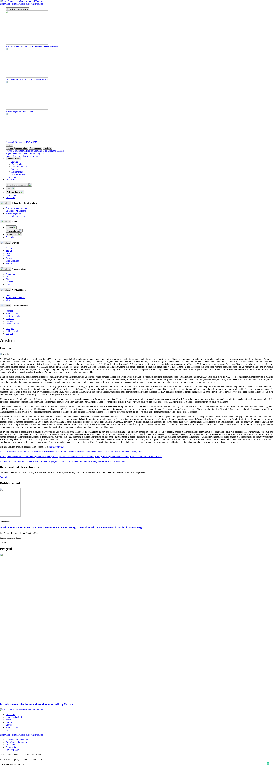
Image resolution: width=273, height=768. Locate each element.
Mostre (9, 719)
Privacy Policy (12, 750)
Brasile (18, 153)
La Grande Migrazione (16, 211)
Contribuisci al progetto (16, 742)
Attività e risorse (13, 159)
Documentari (17, 172)
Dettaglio (10, 328)
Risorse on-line (18, 174)
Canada (9, 156)
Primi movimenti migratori (17, 208)
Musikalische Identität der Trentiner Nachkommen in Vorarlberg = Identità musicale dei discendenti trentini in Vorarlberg (71, 527)
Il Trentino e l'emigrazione (17, 9)
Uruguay (40, 153)
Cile (24, 153)
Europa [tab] (10, 148)
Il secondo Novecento (15, 216)
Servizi (9, 725)
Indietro (6, 203)
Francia (29, 151)
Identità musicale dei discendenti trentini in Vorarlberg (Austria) (37, 704)
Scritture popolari (19, 166)
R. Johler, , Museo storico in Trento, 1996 (62, 461)
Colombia (31, 153)
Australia (10, 237)
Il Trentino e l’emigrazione (17, 739)
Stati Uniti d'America (23, 156)
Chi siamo (10, 179)
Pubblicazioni (17, 164)
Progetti (14, 161)
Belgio (16, 151)
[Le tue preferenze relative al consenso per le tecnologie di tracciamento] (268, 763)
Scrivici (3, 477)
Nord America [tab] (35, 148)
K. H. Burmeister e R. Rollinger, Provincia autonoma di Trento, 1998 (71, 451)
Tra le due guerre (13, 213)
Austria (9, 151)
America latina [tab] (21, 148)
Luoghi (9, 722)
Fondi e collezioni (14, 717)
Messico (36, 156)
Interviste (15, 169)
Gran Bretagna (50, 151)
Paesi (9, 145)
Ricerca (9, 730)
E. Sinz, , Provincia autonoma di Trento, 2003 (81, 456)
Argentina (10, 153)
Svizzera (60, 151)
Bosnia (22, 151)
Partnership (11, 177)
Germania (38, 151)
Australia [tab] (47, 148)
